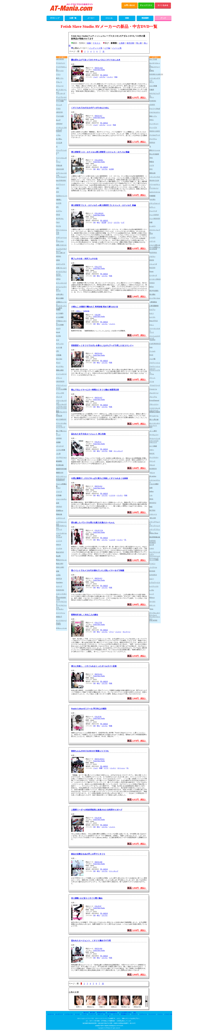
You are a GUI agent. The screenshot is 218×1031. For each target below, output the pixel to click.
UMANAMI (60, 169)
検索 (127, 18)
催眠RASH (59, 472)
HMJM (151, 260)
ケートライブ (60, 427)
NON (151, 233)
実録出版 (59, 514)
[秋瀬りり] (102, 1004)
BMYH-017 (98, 116)
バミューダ (153, 264)
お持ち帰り (60, 294)
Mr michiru (152, 476)
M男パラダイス (61, 245)
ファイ (151, 332)
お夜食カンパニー (61, 303)
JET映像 (58, 495)
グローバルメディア (61, 401)
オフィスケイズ (61, 283)
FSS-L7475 (98, 267)
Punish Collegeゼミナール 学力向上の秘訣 (88, 709)
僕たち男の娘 (153, 419)
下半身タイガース (61, 322)
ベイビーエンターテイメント (154, 409)
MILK (151, 499)
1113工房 (59, 143)
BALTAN (152, 268)
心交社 (58, 575)
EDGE (58, 215)
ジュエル (59, 548)
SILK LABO (60, 567)
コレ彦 (58, 454)
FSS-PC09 (98, 717)
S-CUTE (58, 203)
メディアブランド (154, 530)
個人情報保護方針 (112, 1012)
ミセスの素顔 (153, 484)
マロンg (152, 472)
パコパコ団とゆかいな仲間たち (154, 246)
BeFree (151, 287)
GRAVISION (60, 381)
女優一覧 (72, 18)
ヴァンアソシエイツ (61, 151)
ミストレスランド (154, 481)
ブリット (152, 378)
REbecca (152, 597)
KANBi (58, 336)
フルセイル (153, 389)
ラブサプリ (134, 1014)
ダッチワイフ (59, 1014)
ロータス (152, 601)
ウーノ (58, 162)
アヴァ (58, 74)
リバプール (153, 567)
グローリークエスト (61, 409)
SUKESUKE (60, 590)
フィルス (152, 351)
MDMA (58, 256)
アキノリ (59, 82)
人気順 (122, 43)
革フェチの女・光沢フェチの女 (84, 259)
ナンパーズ (153, 211)
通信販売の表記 (101, 1012)
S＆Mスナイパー (61, 196)
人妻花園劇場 (153, 306)
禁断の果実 (60, 370)
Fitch (150, 347)
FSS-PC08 (98, 818)
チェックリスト (146, 5)
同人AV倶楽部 (154, 154)
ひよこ (151, 325)
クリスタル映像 (61, 389)
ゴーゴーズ (60, 446)
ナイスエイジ (153, 188)
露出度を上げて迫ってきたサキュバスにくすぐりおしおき (95, 60)
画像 (89, 43)
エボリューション (61, 238)
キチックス (60, 344)
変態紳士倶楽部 (154, 412)
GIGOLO (59, 506)
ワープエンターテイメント (154, 614)
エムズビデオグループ (61, 250)
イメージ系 (116, 48)
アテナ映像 (60, 101)
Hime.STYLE (153, 321)
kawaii (58, 332)
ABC (57, 188)
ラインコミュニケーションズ (154, 557)
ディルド (84, 1014)
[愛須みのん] (91, 1004)
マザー (151, 450)
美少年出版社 (153, 290)
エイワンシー (60, 184)
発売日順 (130, 43)
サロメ (58, 488)
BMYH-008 (98, 862)
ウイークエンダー (61, 159)
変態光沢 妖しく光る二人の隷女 (84, 615)
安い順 (139, 43)
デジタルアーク (154, 135)
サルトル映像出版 (61, 485)
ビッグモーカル (154, 298)
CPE (57, 351)
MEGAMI (152, 518)
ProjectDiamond (154, 400)
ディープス (153, 127)
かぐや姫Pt (59, 313)
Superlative (59, 582)
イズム (58, 135)
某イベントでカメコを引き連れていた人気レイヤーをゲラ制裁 (97, 570)
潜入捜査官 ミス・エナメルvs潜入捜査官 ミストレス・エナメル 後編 (100, 152)
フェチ (95, 77)
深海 (57, 571)
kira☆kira (59, 359)
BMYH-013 (98, 578)
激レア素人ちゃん (61, 432)
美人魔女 (152, 294)
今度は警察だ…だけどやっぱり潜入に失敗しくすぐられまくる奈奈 (99, 478)
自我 (57, 503)
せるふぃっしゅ (61, 628)
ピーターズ (153, 275)
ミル (150, 495)
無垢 (150, 507)
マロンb (152, 465)
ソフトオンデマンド (154, 79)
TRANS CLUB (154, 180)
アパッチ (59, 105)
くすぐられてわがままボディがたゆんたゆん (90, 108)
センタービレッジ (154, 64)
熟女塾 (58, 556)
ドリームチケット (154, 185)
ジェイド (59, 491)
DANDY (152, 105)
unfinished (59, 123)
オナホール (50, 1014)
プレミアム (153, 397)
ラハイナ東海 (153, 560)
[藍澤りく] (79, 1004)
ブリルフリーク (154, 385)
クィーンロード (61, 374)
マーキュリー (153, 435)
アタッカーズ (60, 93)
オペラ (58, 290)
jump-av (58, 544)
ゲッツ (58, 435)
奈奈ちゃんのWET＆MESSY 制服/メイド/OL (90, 751)
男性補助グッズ (125, 1014)
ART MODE (60, 59)
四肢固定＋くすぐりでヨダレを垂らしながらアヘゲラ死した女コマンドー (102, 345)
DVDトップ (54, 18)
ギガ (57, 340)
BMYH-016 (98, 353)
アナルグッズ (92, 1014)
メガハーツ (153, 514)
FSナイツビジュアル (61, 231)
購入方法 (86, 1012)
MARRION (153, 469)
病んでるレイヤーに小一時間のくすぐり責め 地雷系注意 (95, 390)
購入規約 (92, 1012)
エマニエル (60, 241)
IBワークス (60, 71)
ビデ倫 (107, 48)
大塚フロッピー (61, 268)
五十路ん (59, 139)
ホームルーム (153, 416)
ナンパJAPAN (154, 215)
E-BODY (59, 131)
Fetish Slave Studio (99, 70)
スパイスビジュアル (61, 606)
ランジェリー (152, 1014)
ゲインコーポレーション (61, 424)
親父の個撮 (60, 298)
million (151, 491)
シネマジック (60, 518)
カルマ (58, 328)
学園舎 (58, 309)
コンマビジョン (61, 457)
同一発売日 (104, 75)
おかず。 (59, 275)
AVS (57, 192)
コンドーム (116, 1014)
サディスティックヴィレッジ (61, 477)
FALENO (152, 340)
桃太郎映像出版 (154, 537)
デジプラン (153, 139)
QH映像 (58, 355)
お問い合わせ (129, 5)
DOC (151, 169)
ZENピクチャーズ (154, 68)
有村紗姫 (86, 311)
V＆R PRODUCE (155, 344)
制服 (110, 726)
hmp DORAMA (61, 180)
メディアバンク (154, 526)
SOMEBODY (60, 480)
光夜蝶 (58, 442)
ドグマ (151, 165)
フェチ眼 (152, 359)
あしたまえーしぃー (61, 90)
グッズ (163, 18)
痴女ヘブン (153, 116)
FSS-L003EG (99, 160)
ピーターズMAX (155, 279)
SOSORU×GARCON (155, 74)
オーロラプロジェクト (61, 272)
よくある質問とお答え (125, 1012)
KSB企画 (59, 416)
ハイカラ (152, 237)
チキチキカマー (154, 112)
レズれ (151, 590)
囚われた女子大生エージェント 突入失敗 (88, 434)
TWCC (151, 120)
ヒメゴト (152, 317)
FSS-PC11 (98, 442)
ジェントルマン (61, 499)
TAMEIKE (152, 101)
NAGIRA (152, 199)
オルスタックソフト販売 (61, 307)
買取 (134, 1012)
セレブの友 (153, 59)
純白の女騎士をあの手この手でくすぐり (88, 854)
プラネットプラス (154, 371)
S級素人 (58, 199)
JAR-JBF (98, 315)
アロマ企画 (60, 116)
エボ (57, 234)
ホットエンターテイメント (154, 424)
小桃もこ (79, 311)
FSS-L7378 (98, 623)
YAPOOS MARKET (152, 541)
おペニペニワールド (61, 288)
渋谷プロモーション (61, 526)
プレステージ (153, 393)
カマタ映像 (60, 325)
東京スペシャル (154, 150)
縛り (98, 169)
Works (151, 609)
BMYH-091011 (99, 759)
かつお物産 (60, 317)
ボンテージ (126, 632)
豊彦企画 (152, 173)
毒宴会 (151, 162)
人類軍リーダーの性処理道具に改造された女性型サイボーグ (96, 810)
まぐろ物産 (153, 446)
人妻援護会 (153, 302)
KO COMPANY (61, 419)
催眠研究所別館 (61, 469)
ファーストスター (154, 329)
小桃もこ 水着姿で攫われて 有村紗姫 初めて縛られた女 (94, 307)
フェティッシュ (154, 363)
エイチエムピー (61, 177)
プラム (151, 374)
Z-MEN (58, 624)
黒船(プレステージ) (61, 413)
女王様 (111, 169)
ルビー (151, 579)
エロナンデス (60, 264)
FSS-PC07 (98, 906)
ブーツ (110, 222)
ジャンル (109, 18)
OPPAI (58, 279)
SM (94, 169)
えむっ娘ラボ (60, 253)
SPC (57, 207)
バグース (152, 241)
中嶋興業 (152, 196)
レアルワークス (154, 582)
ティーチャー (153, 124)
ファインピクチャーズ (154, 337)
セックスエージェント (61, 621)
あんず (58, 120)
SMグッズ (100, 1014)
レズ (122, 222)
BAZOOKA (153, 252)
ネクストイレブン (154, 231)
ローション (121, 768)
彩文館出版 (60, 465)
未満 (150, 488)
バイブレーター (69, 1014)
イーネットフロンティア (61, 128)
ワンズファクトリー (154, 617)
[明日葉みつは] (125, 1004)
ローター (77, 1014)
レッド (151, 594)
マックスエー (153, 457)
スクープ (59, 586)
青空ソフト (60, 78)
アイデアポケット (61, 68)
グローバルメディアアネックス (61, 405)
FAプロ (58, 226)
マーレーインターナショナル (154, 439)
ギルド (58, 363)
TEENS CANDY (154, 131)
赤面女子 (59, 617)
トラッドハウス (154, 177)
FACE (151, 355)
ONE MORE (153, 620)
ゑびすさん (60, 218)
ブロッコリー (153, 404)
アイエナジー (60, 63)
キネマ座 (59, 347)
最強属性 (59, 461)
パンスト (110, 77)
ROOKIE (152, 571)
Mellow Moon (153, 533)
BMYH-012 (98, 674)
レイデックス (153, 586)
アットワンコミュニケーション (61, 98)
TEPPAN (152, 142)
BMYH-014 (98, 486)
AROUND (59, 112)
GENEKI (59, 438)
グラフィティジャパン (61, 386)
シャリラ (59, 541)
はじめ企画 (153, 249)
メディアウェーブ (154, 523)
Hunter (151, 271)
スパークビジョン (61, 602)
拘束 (115, 77)
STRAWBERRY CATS (61, 598)
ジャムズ (59, 537)
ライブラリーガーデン (154, 553)
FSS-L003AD (99, 213)
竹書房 (151, 89)
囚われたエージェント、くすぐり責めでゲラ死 (91, 940)
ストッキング (118, 451)
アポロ (58, 108)
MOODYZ (152, 503)
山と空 (151, 545)
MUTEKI (152, 510)
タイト (151, 82)
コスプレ (102, 77)
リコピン (152, 563)
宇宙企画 (59, 165)
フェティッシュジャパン (154, 367)
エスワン (59, 211)
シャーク (59, 529)
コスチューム (143, 1014)
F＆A (58, 222)
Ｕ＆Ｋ (151, 548)
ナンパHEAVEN (154, 218)
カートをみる (163, 5)
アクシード (60, 86)
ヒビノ (151, 313)
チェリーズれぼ (154, 108)
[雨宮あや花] (137, 1004)
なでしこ (152, 207)
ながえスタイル (154, 192)
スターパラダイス (61, 595)
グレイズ (59, 397)
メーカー (90, 18)
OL (125, 540)
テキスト (96, 43)
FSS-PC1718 (99, 530)
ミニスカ (112, 495)
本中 (150, 427)
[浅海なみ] (114, 1004)
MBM (58, 260)
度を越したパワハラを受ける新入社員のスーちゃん (93, 523)
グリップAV (60, 393)
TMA (151, 158)
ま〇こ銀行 (153, 431)
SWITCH (59, 579)
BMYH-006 (98, 948)
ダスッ (151, 97)
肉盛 (150, 222)
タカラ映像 (153, 86)
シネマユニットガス (61, 523)
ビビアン (152, 309)
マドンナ (152, 461)
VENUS (152, 283)
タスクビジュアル (154, 94)
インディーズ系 (95, 48)
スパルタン (60, 609)
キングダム (60, 366)
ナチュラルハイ (154, 203)
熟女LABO (59, 563)
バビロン (152, 256)
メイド (109, 125)
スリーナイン (60, 613)
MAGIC (152, 453)
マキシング (153, 442)
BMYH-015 (98, 398)
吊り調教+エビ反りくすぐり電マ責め (87, 898)
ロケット (152, 605)
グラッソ (59, 378)
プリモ (151, 381)
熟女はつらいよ (61, 560)
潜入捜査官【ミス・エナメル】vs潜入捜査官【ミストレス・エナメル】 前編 (103, 205)
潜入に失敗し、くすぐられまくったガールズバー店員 (94, 666)
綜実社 (151, 71)
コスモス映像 (60, 450)
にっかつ (152, 226)
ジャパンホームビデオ (61, 534)
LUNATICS (153, 575)
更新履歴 (145, 18)
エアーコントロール (61, 174)
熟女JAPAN (60, 552)
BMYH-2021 (99, 68)
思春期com (59, 510)
